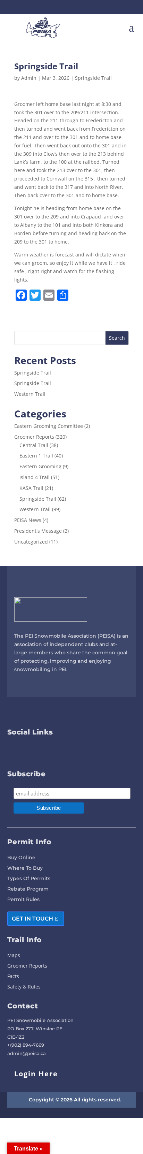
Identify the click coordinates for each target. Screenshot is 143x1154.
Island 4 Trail (34, 477)
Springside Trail (93, 78)
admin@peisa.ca (26, 1053)
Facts (13, 976)
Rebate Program (28, 889)
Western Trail (29, 394)
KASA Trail (31, 488)
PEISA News (27, 520)
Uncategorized (31, 541)
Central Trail (33, 445)
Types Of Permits (28, 879)
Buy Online (21, 858)
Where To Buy (25, 868)
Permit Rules (23, 899)
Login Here (36, 1073)
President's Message (38, 531)
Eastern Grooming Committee (48, 426)
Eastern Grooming (40, 466)
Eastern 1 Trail (36, 455)
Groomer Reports (34, 436)
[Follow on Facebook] (65, 7)
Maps (13, 956)
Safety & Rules (24, 987)
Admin (28, 78)
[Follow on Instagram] (78, 7)
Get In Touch (32, 918)
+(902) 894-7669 (25, 1045)
